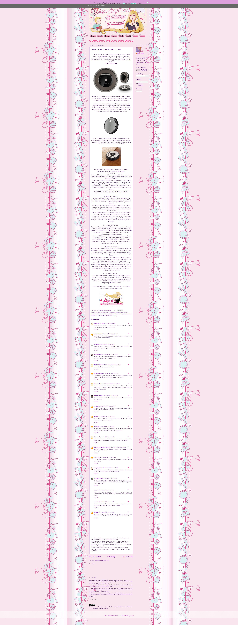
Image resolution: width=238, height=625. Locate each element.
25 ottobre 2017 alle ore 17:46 (106, 502)
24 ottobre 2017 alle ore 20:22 (112, 384)
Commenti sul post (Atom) (102, 560)
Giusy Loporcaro (98, 468)
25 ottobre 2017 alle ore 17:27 (110, 468)
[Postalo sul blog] (118, 310)
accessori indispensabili (110, 312)
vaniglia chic (97, 406)
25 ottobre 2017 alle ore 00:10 (106, 416)
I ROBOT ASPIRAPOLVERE (120, 314)
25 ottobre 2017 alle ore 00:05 (108, 406)
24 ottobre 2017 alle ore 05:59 (110, 354)
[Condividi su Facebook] (120, 310)
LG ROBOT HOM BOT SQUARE (104, 316)
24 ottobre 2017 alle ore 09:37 (111, 374)
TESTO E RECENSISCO (99, 365)
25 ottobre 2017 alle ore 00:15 (106, 427)
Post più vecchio (127, 557)
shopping (114, 316)
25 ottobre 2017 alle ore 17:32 (109, 478)
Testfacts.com (121, 171)
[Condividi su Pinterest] (122, 310)
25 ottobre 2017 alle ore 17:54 (106, 512)
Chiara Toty (97, 457)
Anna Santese (102, 310)
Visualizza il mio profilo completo (142, 63)
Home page (111, 557)
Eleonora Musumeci (99, 384)
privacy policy (133, 3)
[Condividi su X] (119, 310)
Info (124, 3)
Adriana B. (96, 344)
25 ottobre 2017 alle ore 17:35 (106, 490)
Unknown (96, 416)
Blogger (132, 616)
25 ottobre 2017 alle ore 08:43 (108, 457)
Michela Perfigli (98, 396)
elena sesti (96, 324)
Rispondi (96, 329)
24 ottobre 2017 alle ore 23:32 (110, 396)
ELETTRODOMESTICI (122, 312)
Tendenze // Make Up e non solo (102, 447)
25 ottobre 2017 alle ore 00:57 (118, 447)
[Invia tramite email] (117, 310)
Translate (140, 85)
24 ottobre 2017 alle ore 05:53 (107, 344)
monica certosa (98, 478)
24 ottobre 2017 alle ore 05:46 (107, 324)
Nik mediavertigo (98, 374)
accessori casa (99, 312)
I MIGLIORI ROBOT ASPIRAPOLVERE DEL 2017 (109, 313)
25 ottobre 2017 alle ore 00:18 (106, 437)
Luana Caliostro (98, 334)
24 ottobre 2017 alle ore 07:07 (113, 365)
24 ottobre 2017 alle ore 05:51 (110, 334)
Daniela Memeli (98, 354)
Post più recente (95, 557)
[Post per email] (115, 310)
